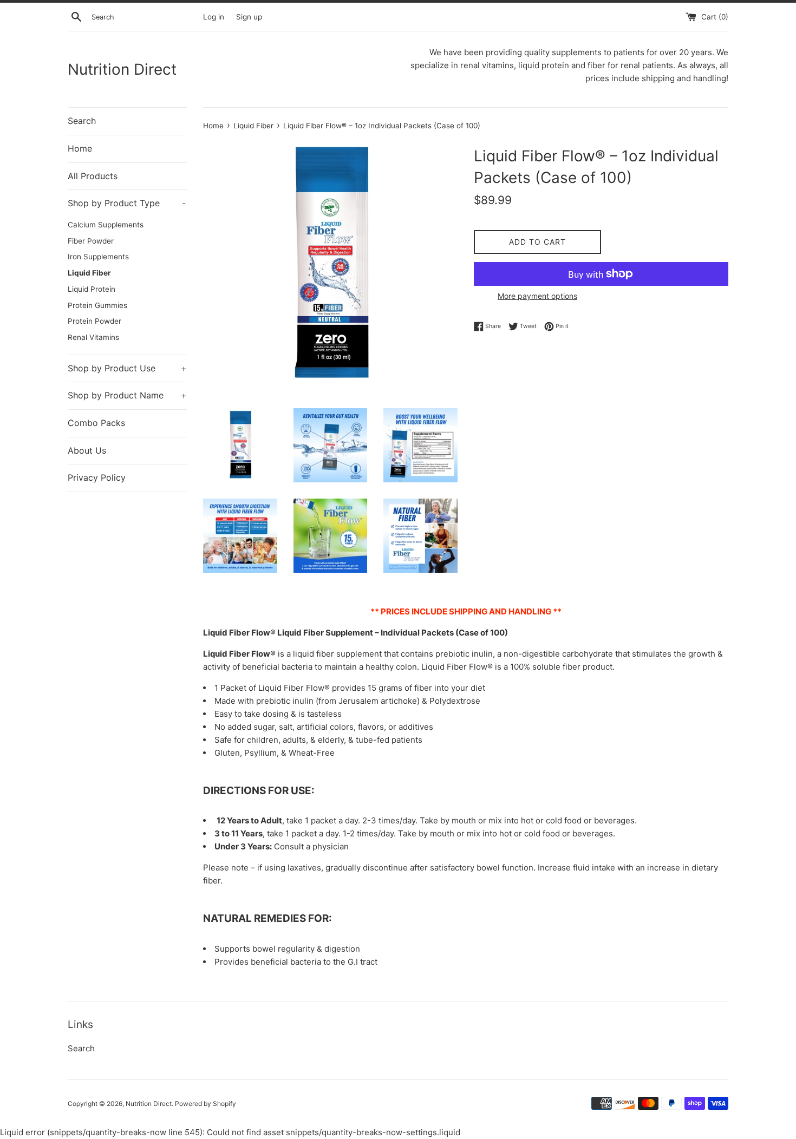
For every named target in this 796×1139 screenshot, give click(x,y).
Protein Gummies (97, 305)
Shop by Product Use (127, 368)
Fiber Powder (91, 241)
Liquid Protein (91, 289)
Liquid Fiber (89, 273)
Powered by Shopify (205, 1103)
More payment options (537, 295)
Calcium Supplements (105, 224)
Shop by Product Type (127, 203)
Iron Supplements (98, 256)
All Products (93, 176)
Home (80, 148)
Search (82, 120)
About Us (87, 450)
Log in (213, 16)
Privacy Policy (97, 477)
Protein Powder (94, 321)
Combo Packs (96, 422)
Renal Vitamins (93, 337)
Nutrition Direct (122, 69)
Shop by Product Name (127, 395)
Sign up (249, 16)
